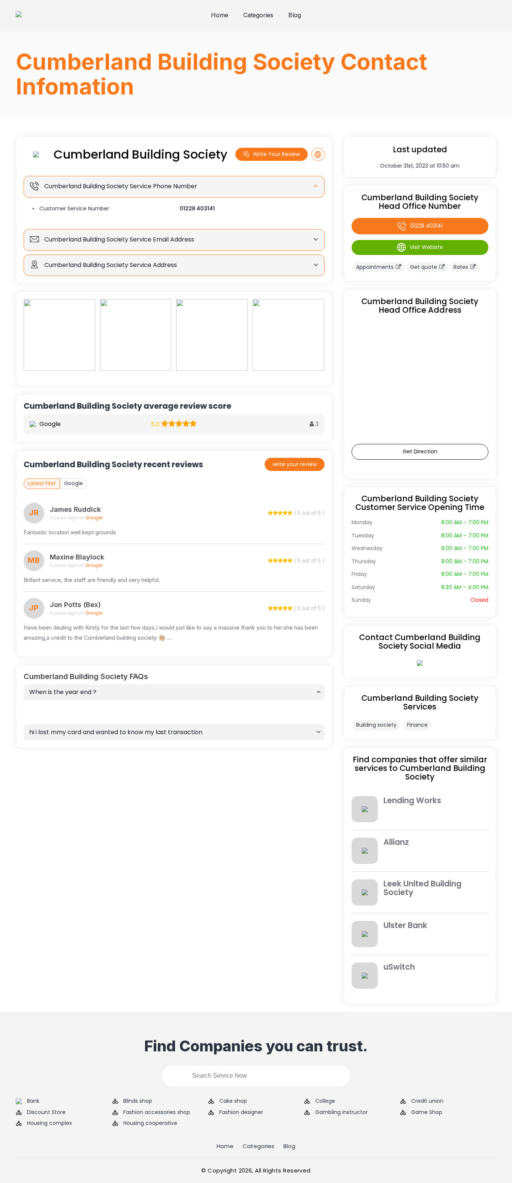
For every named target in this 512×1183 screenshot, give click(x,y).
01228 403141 (197, 208)
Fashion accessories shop (156, 1112)
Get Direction (420, 451)
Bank (33, 1101)
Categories (258, 15)
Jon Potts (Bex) (75, 605)
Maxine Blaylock (77, 557)
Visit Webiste (426, 247)
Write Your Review (276, 154)
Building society (376, 725)
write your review (294, 464)
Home (219, 15)
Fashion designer (241, 1112)
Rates (461, 267)
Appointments (375, 267)
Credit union (427, 1101)
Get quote (423, 267)
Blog (294, 15)
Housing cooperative (150, 1123)
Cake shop (233, 1101)
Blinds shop (137, 1101)
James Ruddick (75, 509)
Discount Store (46, 1112)
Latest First (42, 483)
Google (73, 483)
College (325, 1101)
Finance (417, 725)
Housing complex (49, 1123)
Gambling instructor (341, 1112)
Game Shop (426, 1112)
